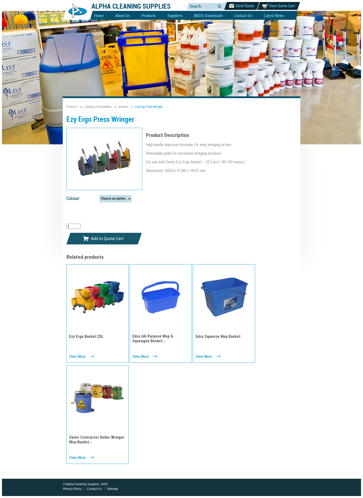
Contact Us (243, 16)
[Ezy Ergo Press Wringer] (104, 159)
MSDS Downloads (208, 16)
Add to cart (104, 239)
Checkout (241, 6)
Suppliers (174, 16)
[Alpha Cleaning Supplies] (75, 19)
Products (148, 16)
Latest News (274, 16)
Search (219, 6)
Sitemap (112, 489)
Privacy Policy (72, 489)
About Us (122, 16)
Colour (73, 198)
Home (99, 16)
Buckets (123, 106)
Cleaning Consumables (97, 106)
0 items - (278, 6)
